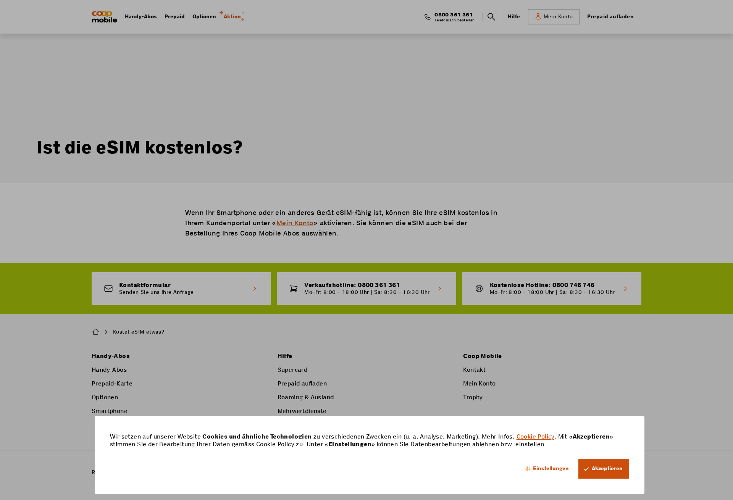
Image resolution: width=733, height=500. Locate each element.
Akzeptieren (607, 468)
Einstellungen (551, 468)
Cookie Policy (535, 436)
